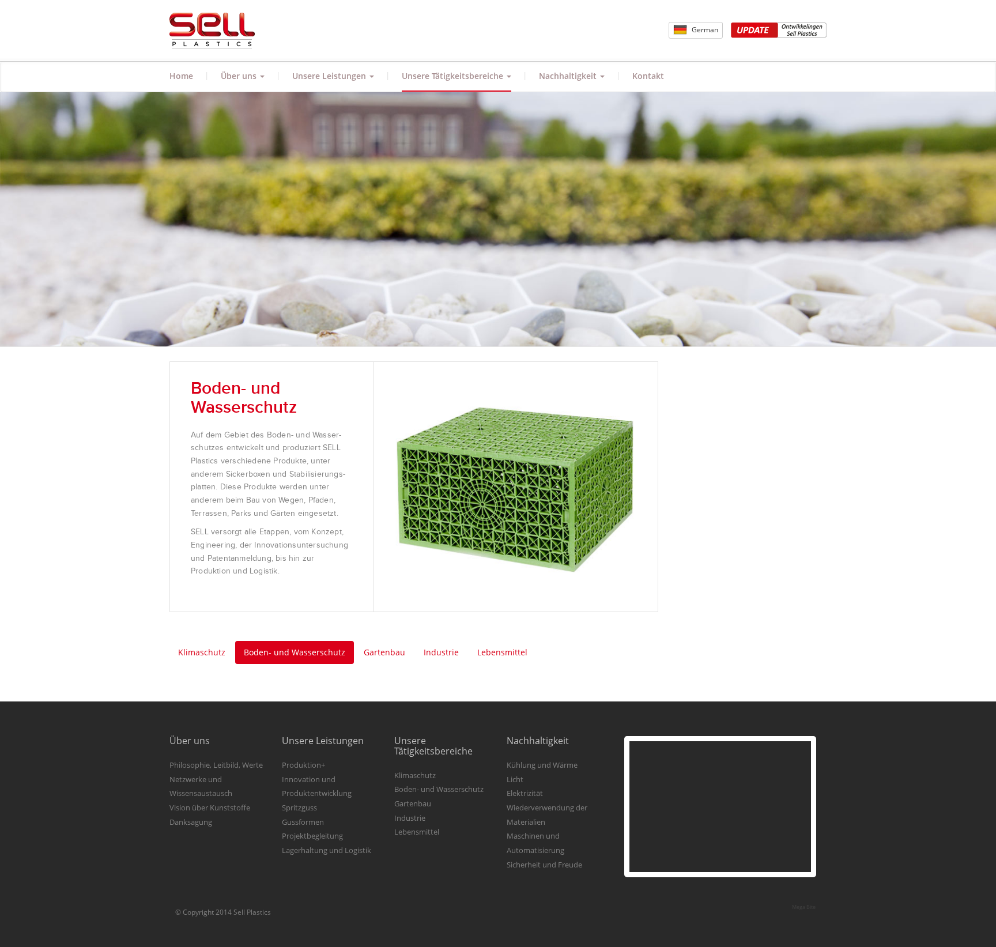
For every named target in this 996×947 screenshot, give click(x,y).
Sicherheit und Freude (544, 864)
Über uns (240, 75)
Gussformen (303, 822)
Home (181, 75)
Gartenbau (384, 652)
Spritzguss (299, 807)
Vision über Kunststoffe (209, 807)
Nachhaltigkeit (569, 75)
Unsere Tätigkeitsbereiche (453, 75)
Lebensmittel (502, 652)
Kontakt (648, 75)
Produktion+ (303, 765)
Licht (515, 779)
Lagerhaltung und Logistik (326, 850)
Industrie (441, 652)
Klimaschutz (201, 652)
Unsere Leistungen (330, 75)
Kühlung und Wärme (542, 765)
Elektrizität (525, 793)
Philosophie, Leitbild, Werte (216, 765)
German (704, 30)
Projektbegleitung (312, 836)
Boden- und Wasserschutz (294, 652)
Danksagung (190, 822)
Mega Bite (804, 907)
